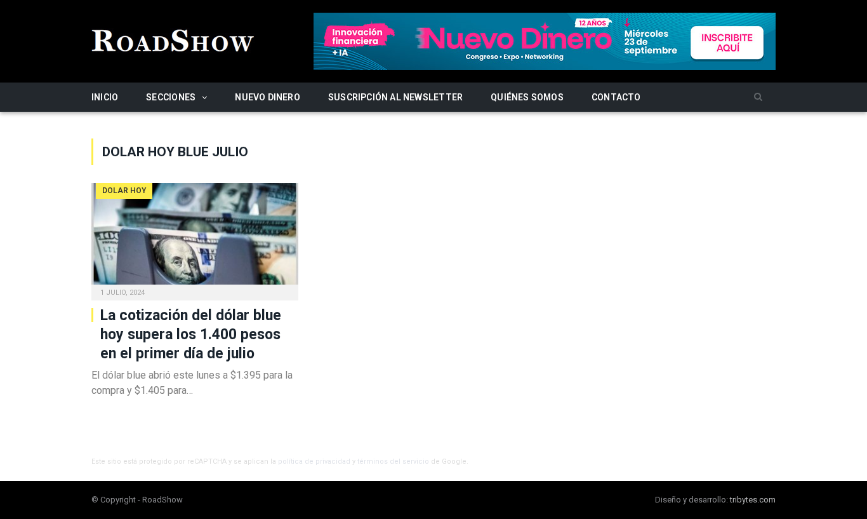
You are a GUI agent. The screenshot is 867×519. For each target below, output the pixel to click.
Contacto (616, 97)
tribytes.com (753, 499)
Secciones (170, 97)
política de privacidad (314, 461)
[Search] (758, 97)
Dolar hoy (124, 190)
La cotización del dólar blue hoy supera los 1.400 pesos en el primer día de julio (190, 334)
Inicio (104, 97)
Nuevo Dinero (267, 97)
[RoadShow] (173, 39)
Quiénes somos (527, 97)
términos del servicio (393, 461)
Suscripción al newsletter (395, 97)
